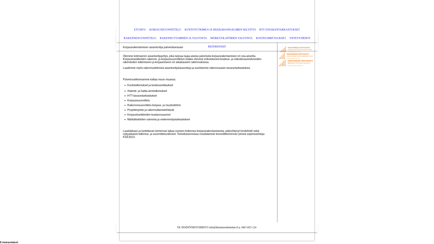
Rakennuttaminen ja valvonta (183, 38)
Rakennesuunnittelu (140, 38)
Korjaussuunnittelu (165, 29)
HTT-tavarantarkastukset (279, 29)
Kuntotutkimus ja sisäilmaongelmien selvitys (220, 29)
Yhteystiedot (299, 38)
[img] (207, 12)
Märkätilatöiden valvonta (231, 38)
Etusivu (140, 29)
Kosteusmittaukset (271, 38)
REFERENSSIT (217, 46)
